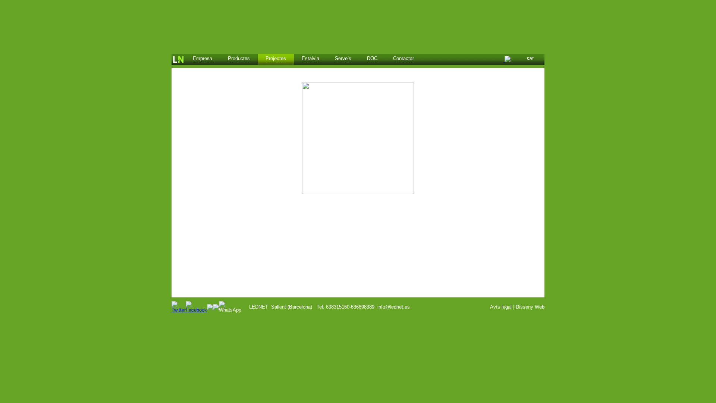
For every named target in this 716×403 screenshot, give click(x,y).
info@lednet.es (393, 307)
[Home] (178, 59)
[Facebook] (196, 310)
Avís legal (501, 307)
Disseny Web (530, 307)
